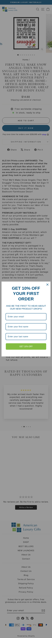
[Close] (47, 285)
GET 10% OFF (26, 346)
